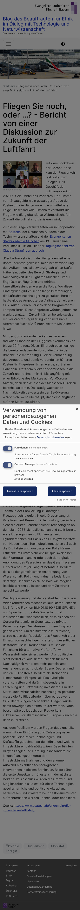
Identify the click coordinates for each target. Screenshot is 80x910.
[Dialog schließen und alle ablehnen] (77, 406)
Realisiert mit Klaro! (66, 499)
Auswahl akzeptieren (20, 491)
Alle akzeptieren (62, 491)
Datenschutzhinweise (50, 437)
